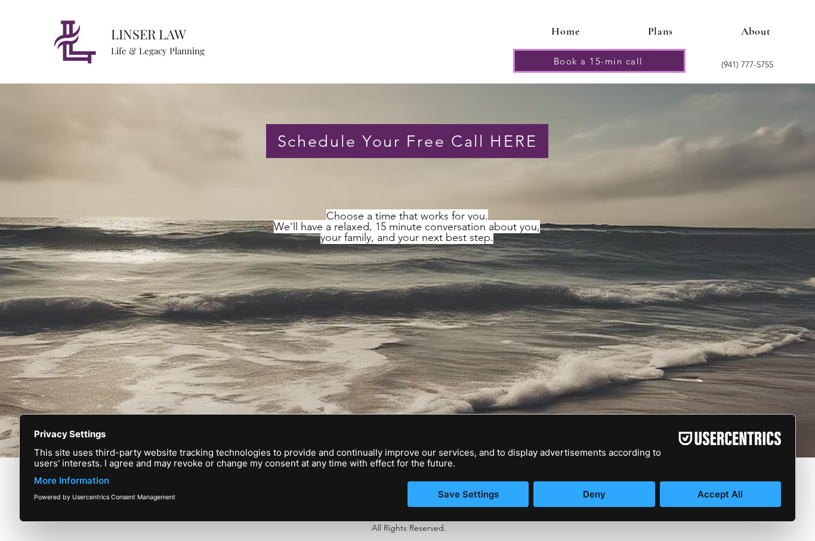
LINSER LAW (148, 34)
